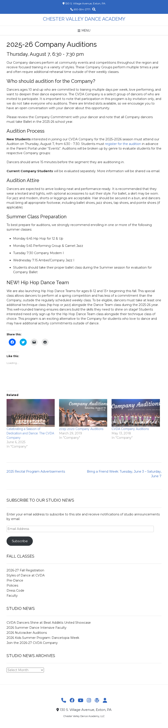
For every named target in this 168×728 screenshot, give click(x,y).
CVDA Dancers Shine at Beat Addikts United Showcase (49, 623)
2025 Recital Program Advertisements (36, 471)
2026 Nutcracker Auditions (27, 633)
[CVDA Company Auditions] (136, 413)
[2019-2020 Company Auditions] (83, 413)
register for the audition (123, 144)
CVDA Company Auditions (130, 429)
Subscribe (20, 541)
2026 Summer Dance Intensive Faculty (36, 628)
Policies (12, 585)
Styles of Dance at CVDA (26, 575)
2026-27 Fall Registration (25, 570)
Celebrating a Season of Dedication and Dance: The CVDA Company (30, 433)
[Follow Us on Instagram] (89, 700)
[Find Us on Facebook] (72, 700)
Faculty (12, 596)
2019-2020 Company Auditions (81, 429)
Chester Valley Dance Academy (84, 18)
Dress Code (15, 591)
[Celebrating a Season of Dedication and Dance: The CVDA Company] (31, 413)
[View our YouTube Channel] (80, 700)
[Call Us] (63, 700)
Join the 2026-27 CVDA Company (32, 643)
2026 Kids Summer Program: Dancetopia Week (43, 638)
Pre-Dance (15, 580)
